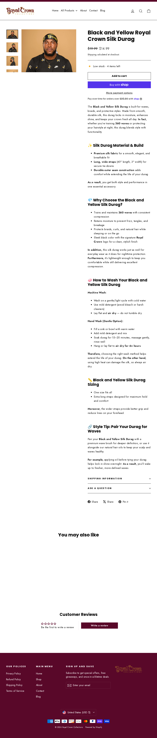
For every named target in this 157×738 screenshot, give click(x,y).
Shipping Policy (14, 685)
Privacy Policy (13, 673)
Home (39, 673)
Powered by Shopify (93, 727)
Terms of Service (15, 691)
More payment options (119, 93)
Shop (39, 679)
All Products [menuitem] (67, 10)
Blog (38, 696)
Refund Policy (13, 679)
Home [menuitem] (55, 10)
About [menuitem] (83, 10)
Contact (40, 691)
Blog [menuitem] (102, 10)
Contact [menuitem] (93, 10)
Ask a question (100, 488)
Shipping (92, 54)
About (39, 685)
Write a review (99, 625)
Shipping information (105, 478)
